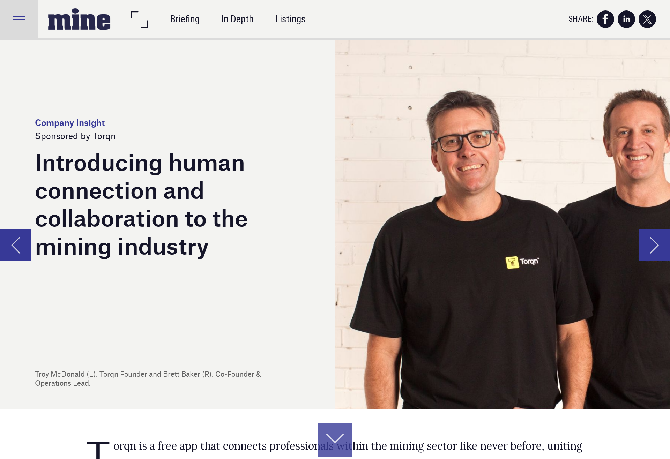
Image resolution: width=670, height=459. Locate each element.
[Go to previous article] (15, 245)
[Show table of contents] (19, 19)
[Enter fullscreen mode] (139, 19)
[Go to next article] (654, 245)
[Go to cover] (79, 19)
